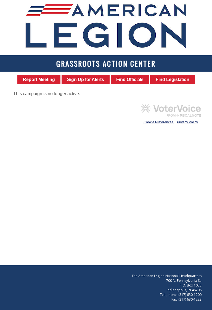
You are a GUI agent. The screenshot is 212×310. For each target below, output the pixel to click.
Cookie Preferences (159, 122)
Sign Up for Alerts (85, 79)
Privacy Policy (187, 122)
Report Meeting (39, 79)
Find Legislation (172, 79)
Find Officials (130, 79)
